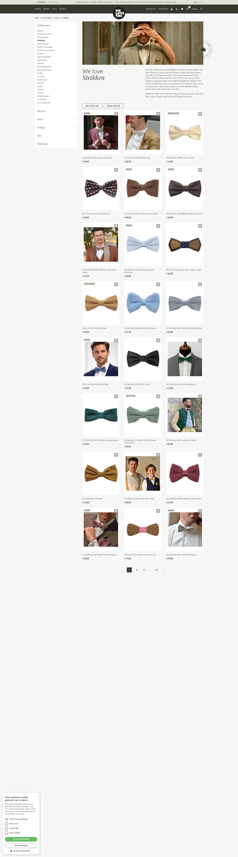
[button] (201, 9)
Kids (54, 9)
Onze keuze (113, 106)
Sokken (40, 89)
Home (37, 18)
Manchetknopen (44, 66)
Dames (46, 9)
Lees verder (20, 814)
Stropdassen (42, 37)
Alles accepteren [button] (21, 839)
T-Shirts (40, 93)
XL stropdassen (44, 103)
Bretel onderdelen (45, 47)
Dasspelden (42, 60)
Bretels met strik (44, 34)
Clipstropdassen (44, 57)
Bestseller (92, 106)
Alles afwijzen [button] (21, 845)
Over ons (163, 9)
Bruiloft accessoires (46, 50)
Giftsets (40, 63)
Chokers (40, 53)
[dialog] (21, 824)
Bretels (40, 31)
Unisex (62, 9)
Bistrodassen (43, 44)
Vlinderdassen (43, 96)
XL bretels (41, 99)
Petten (40, 73)
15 (156, 570)
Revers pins (42, 80)
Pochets (41, 76)
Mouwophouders (44, 70)
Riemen (40, 83)
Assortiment (46, 18)
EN (199, 2)
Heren (38, 9)
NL (195, 2)
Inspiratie (151, 9)
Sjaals (39, 86)
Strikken (65, 18)
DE (202, 2)
